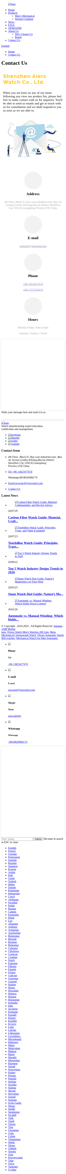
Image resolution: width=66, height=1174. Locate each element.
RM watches (8, 638)
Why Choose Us (24, 34)
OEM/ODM (14, 28)
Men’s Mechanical (25, 16)
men (3, 632)
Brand (18, 37)
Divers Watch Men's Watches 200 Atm (28, 632)
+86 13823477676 (18, 664)
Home (11, 9)
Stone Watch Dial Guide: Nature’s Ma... (35, 594)
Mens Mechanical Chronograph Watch (28, 634)
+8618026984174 (17, 741)
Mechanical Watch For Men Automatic (37, 638)
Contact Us (14, 40)
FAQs (11, 25)
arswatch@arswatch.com (21, 690)
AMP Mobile (8, 629)
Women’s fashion (24, 19)
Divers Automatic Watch (50, 635)
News (11, 22)
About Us (13, 31)
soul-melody (14, 715)
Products (12, 12)
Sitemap (58, 626)
